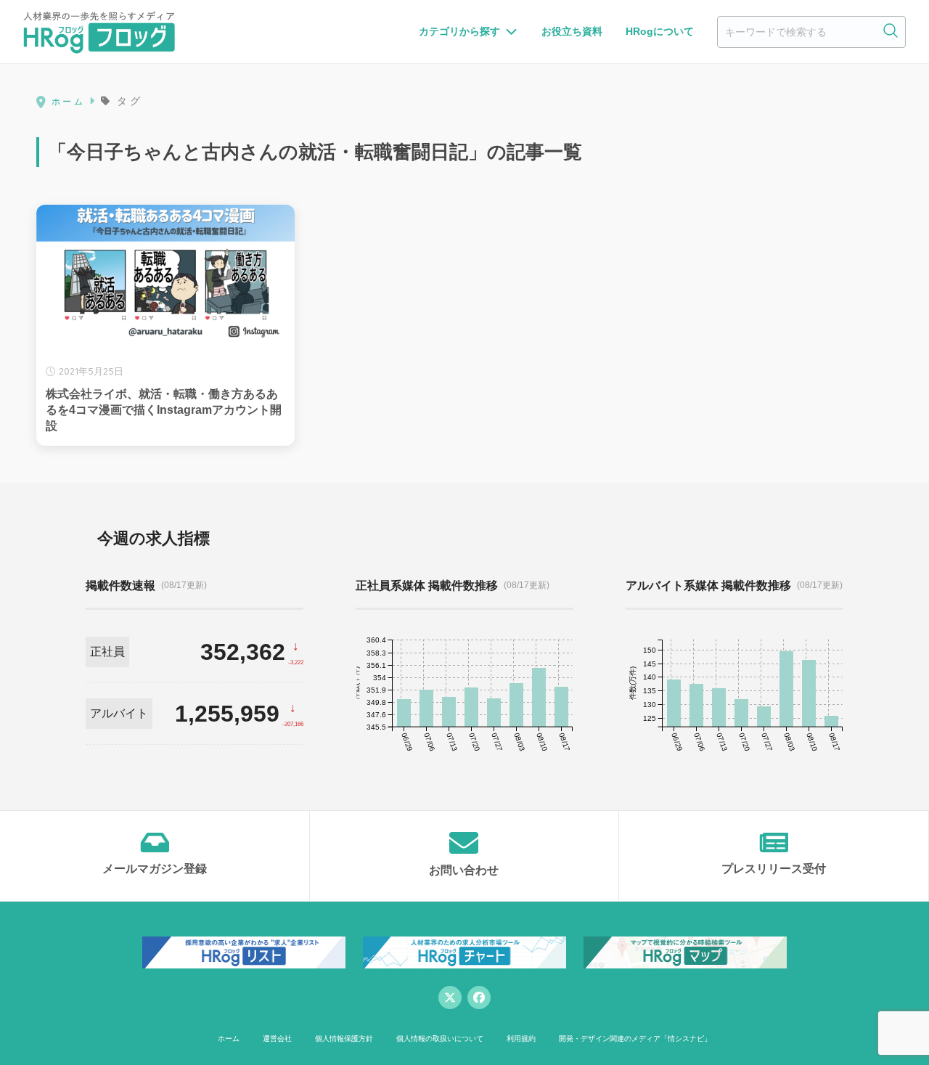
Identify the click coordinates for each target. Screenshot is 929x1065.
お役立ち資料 (571, 31)
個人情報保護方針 (344, 1038)
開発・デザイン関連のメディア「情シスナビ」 (635, 1038)
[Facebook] (479, 997)
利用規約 (521, 1038)
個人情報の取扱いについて (439, 1038)
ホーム (229, 1038)
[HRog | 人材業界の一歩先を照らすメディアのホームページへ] (99, 31)
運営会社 (277, 1038)
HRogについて (660, 31)
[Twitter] (450, 997)
